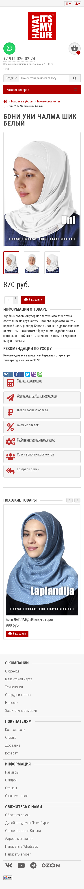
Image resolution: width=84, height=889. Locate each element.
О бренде (12, 671)
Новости (11, 702)
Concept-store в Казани (23, 830)
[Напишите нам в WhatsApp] (9, 48)
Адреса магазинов (19, 838)
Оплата (10, 737)
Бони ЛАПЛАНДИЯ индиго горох (30, 620)
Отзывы (11, 788)
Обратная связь (17, 815)
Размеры (12, 772)
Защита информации (21, 710)
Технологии (14, 687)
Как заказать (15, 729)
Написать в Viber (18, 854)
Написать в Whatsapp (21, 846)
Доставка (12, 745)
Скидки (11, 780)
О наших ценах (16, 796)
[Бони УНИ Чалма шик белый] (42, 189)
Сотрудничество (18, 694)
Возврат (11, 753)
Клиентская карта (18, 679)
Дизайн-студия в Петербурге (27, 822)
